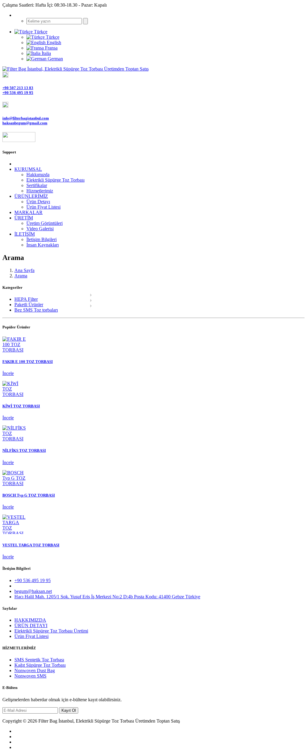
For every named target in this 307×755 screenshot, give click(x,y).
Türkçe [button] (40, 31)
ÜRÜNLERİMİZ (31, 196)
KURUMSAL (28, 169)
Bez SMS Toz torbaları (36, 310)
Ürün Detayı (38, 201)
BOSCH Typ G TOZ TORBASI (28, 495)
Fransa (51, 47)
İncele (8, 373)
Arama (20, 275)
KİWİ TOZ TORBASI (21, 406)
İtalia (45, 53)
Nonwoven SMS (30, 675)
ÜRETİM (23, 217)
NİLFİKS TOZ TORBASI (24, 450)
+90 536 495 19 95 (17, 92)
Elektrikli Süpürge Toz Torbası (55, 180)
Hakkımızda (37, 174)
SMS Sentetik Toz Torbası (39, 659)
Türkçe (52, 37)
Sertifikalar (36, 185)
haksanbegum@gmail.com (24, 123)
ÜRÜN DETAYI (30, 625)
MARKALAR (28, 212)
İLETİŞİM (24, 234)
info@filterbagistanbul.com (25, 118)
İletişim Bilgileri (41, 239)
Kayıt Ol (68, 710)
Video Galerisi (40, 228)
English (53, 42)
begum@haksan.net (33, 591)
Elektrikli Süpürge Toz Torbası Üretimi (51, 630)
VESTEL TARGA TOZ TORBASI (30, 545)
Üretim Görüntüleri (44, 223)
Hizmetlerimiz (39, 190)
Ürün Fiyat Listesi (43, 207)
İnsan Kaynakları (42, 244)
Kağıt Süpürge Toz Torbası (40, 665)
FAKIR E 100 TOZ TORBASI (27, 361)
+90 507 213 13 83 (17, 88)
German (54, 58)
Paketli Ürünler (28, 304)
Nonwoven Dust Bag (34, 670)
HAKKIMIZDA (30, 620)
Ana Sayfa (24, 270)
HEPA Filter (26, 299)
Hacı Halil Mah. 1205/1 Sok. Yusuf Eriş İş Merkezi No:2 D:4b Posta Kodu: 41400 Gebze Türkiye (107, 596)
